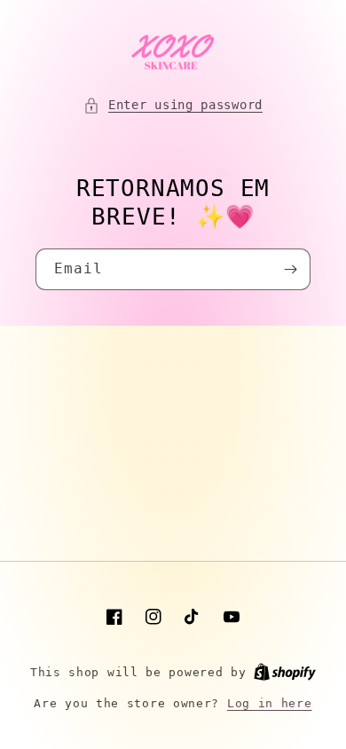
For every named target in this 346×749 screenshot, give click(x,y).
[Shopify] (285, 672)
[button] (173, 105)
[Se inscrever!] (290, 269)
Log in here (269, 703)
